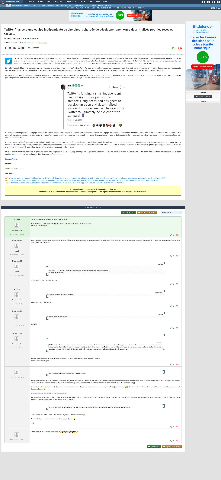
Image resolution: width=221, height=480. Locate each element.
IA (39, 5)
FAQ (48, 2)
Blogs (55, 2)
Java (57, 5)
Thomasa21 (17, 240)
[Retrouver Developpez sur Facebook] (216, 8)
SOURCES (116, 8)
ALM (43, 5)
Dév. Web (64, 5)
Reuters (15, 159)
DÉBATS (123, 8)
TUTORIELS (70, 8)
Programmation (78, 5)
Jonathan (30, 43)
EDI (70, 5)
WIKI (129, 8)
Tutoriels (40, 2)
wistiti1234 (17, 333)
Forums (31, 2)
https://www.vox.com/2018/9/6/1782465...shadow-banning (49, 393)
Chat (62, 2)
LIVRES (93, 8)
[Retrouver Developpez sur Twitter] (214, 8)
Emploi (82, 2)
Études (90, 2)
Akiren (17, 220)
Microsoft (50, 5)
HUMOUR (141, 8)
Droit (98, 2)
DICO (134, 8)
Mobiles (100, 5)
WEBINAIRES (84, 8)
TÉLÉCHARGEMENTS (104, 8)
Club (105, 2)
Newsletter (72, 2)
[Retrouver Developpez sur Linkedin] (219, 8)
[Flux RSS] (212, 8)
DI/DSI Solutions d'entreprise (21, 5)
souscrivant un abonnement (80, 192)
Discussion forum (204, 96)
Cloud (34, 5)
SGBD (88, 5)
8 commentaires (42, 43)
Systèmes (108, 5)
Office (94, 5)
